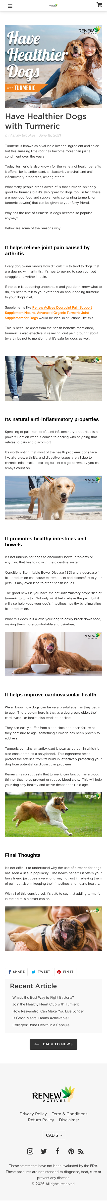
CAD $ (52, 1135)
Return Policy (41, 1120)
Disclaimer (69, 1120)
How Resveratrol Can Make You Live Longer (48, 1011)
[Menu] (10, 5)
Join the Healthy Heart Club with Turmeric (45, 1004)
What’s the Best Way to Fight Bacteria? (43, 997)
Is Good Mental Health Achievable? (40, 1018)
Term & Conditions (70, 1114)
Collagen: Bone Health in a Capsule (40, 1025)
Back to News (57, 1044)
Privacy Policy (33, 1114)
